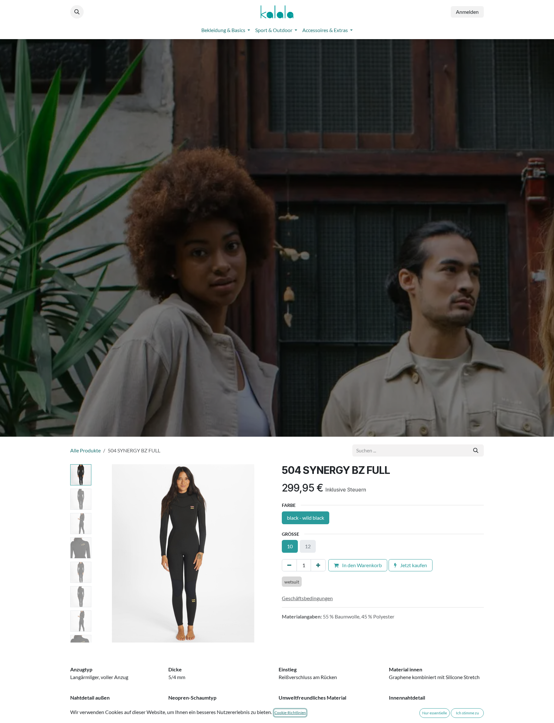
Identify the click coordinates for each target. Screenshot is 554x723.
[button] (77, 12)
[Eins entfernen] (289, 565)
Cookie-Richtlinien (290, 712)
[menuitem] (226, 30)
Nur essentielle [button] (434, 712)
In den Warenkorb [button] (361, 565)
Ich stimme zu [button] (467, 712)
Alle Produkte (85, 450)
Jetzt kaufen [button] (413, 565)
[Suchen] (476, 450)
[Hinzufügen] (318, 565)
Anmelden (467, 12)
